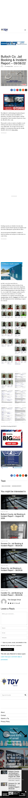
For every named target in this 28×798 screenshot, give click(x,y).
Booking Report (16, 486)
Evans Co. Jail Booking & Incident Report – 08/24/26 (11, 569)
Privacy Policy (5, 721)
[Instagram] (15, 603)
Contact (15, 297)
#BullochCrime (6, 486)
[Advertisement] (14, 13)
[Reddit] (23, 90)
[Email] (26, 90)
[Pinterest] (17, 90)
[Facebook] (11, 90)
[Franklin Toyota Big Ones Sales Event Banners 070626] (11, 438)
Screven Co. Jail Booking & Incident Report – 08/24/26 (12, 544)
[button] (25, 695)
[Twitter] (14, 90)
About (3, 712)
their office (15, 130)
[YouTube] (11, 603)
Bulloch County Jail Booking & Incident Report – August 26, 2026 (13, 516)
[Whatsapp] (20, 90)
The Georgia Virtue (9, 66)
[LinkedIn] (17, 603)
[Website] (19, 603)
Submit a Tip (5, 718)
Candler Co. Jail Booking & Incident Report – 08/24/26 (12, 593)
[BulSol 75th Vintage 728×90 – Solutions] (14, 43)
